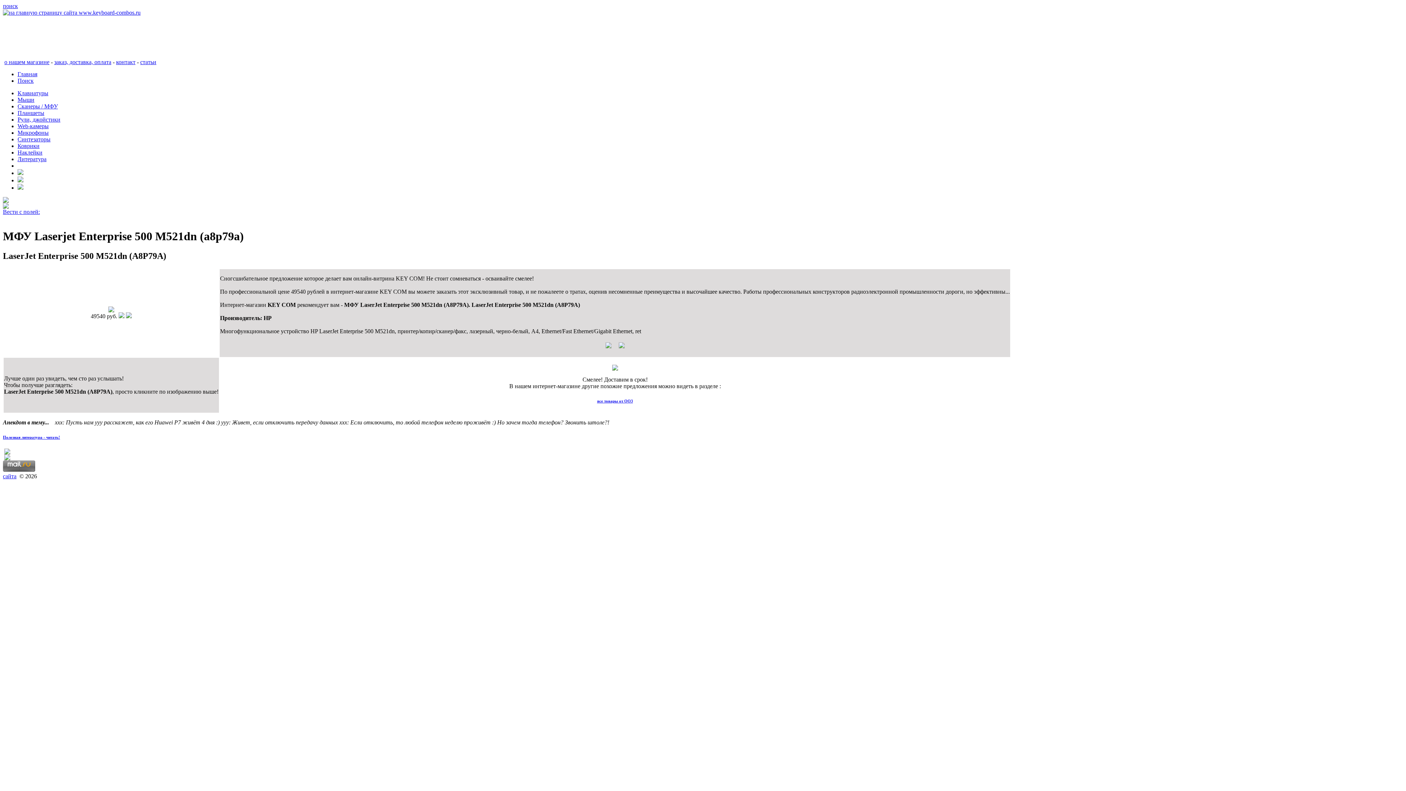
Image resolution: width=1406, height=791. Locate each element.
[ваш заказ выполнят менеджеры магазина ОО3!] (615, 368)
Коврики (29, 146)
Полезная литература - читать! (31, 437)
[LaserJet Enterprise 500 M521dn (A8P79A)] (111, 310)
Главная (27, 74)
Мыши (26, 100)
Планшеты (31, 113)
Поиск (26, 81)
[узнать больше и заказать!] (615, 348)
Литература (32, 159)
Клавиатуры (33, 93)
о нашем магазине (26, 62)
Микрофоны (33, 133)
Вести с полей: (21, 212)
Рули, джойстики (39, 119)
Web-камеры (33, 126)
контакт (125, 62)
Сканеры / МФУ (38, 106)
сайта (9, 476)
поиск (10, 6)
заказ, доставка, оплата (82, 62)
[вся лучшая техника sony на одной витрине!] (6, 201)
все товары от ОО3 (615, 401)
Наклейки (30, 152)
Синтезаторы (34, 139)
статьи (148, 62)
